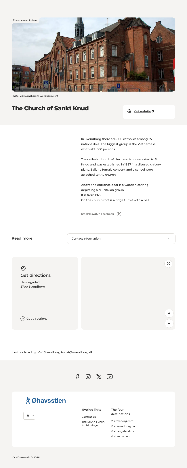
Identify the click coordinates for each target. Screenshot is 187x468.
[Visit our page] (88, 377)
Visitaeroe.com (121, 436)
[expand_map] (168, 264)
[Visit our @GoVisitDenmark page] (99, 377)
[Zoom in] (169, 313)
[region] (128, 293)
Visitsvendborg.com (124, 426)
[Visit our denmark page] (77, 377)
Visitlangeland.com (123, 431)
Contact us (89, 416)
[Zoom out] (169, 323)
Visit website (142, 111)
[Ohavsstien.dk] (45, 400)
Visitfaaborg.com (122, 421)
